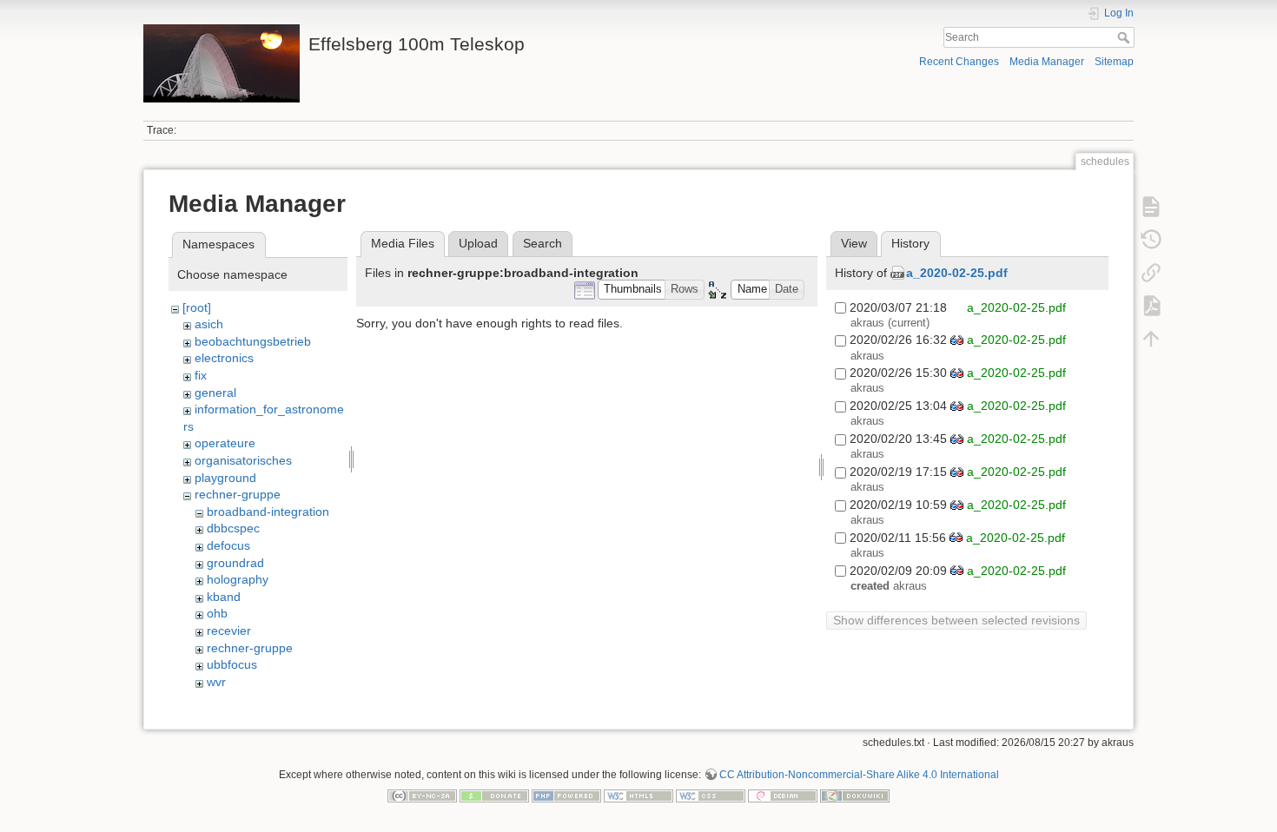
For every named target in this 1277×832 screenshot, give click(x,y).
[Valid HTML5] (638, 795)
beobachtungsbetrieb (253, 341)
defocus (228, 545)
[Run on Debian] (782, 795)
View (854, 243)
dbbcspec (233, 528)
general (215, 392)
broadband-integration (268, 511)
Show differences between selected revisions (956, 620)
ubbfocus (232, 664)
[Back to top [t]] (1151, 338)
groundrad (235, 563)
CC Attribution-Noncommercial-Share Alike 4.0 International (859, 775)
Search (1125, 37)
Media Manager (1046, 62)
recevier (229, 630)
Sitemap (1114, 62)
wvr (216, 682)
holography (237, 579)
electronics (224, 358)
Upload (478, 243)
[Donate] (494, 795)
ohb (217, 613)
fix (201, 375)
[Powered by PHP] (566, 795)
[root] (196, 307)
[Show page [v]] (1151, 206)
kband (224, 597)
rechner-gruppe (238, 494)
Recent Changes (959, 62)
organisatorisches (243, 460)
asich (209, 324)
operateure (225, 443)
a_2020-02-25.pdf (957, 273)
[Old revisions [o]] (1151, 239)
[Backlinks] (1151, 272)
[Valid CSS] (710, 795)
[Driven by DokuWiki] (855, 795)
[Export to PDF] (1151, 305)
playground (225, 478)
